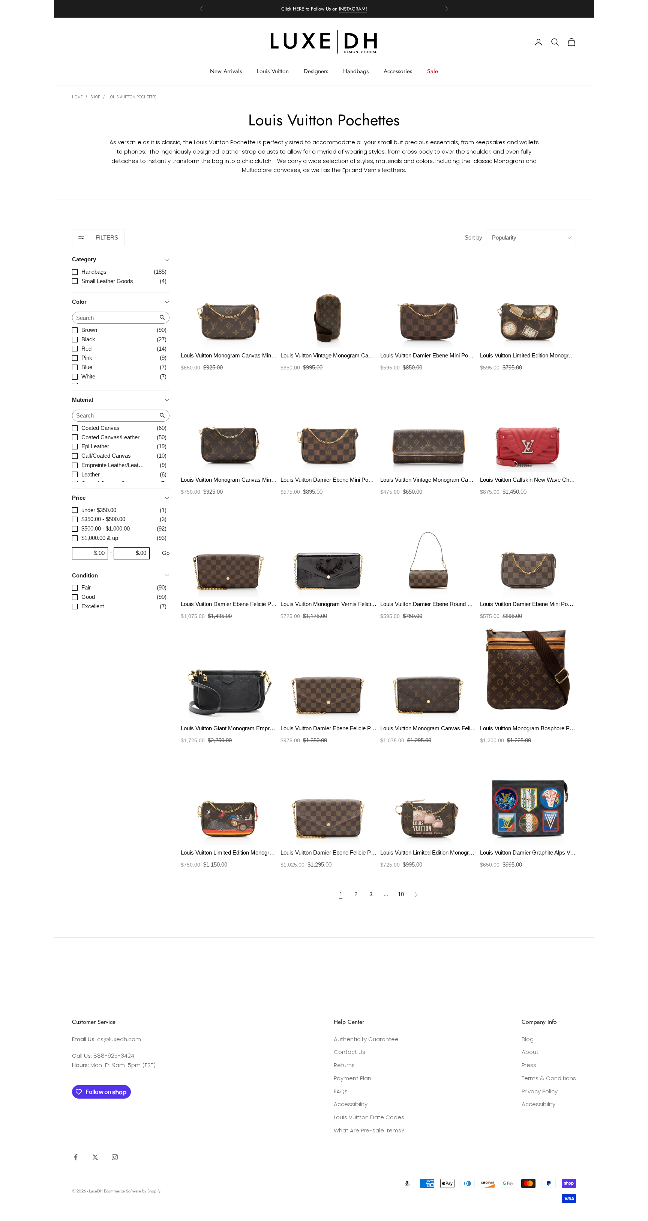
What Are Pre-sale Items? (369, 1130)
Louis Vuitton (273, 71)
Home (77, 97)
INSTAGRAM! (353, 8)
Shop (95, 97)
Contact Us (349, 1052)
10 (401, 894)
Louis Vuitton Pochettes (132, 97)
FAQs (341, 1091)
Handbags (356, 71)
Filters (107, 237)
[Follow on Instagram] (114, 1157)
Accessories (398, 71)
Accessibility (351, 1104)
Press (529, 1065)
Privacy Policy (540, 1091)
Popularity (504, 237)
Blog (528, 1039)
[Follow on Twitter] (95, 1157)
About (530, 1052)
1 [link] (340, 894)
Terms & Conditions (549, 1078)
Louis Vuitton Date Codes (369, 1117)
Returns (344, 1065)
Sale (432, 71)
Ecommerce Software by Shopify (132, 1191)
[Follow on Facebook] (76, 1157)
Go (166, 553)
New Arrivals (226, 71)
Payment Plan (352, 1078)
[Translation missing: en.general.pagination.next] (416, 894)
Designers (316, 71)
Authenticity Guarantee (366, 1039)
